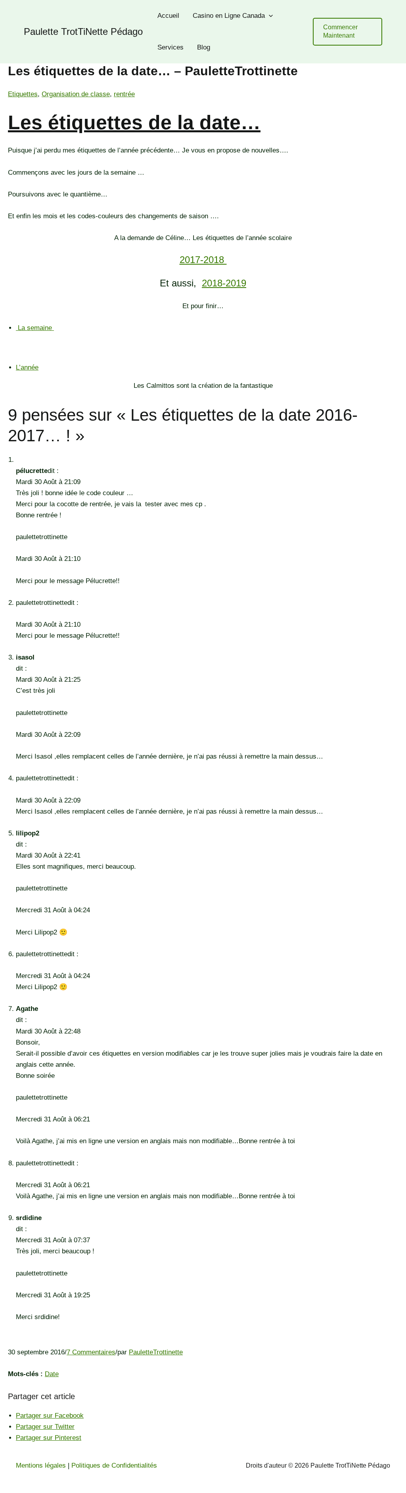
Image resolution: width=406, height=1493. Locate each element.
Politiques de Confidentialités (114, 1465)
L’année (27, 367)
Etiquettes (23, 94)
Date (52, 1374)
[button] (347, 32)
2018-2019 (224, 283)
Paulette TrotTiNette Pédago (83, 31)
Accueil (168, 15)
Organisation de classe (76, 94)
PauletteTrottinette (156, 1352)
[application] (269, 16)
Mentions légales (41, 1465)
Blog (203, 47)
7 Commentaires (91, 1352)
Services (170, 47)
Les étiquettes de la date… (134, 122)
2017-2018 (203, 259)
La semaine (35, 328)
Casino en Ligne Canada (229, 15)
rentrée (124, 94)
